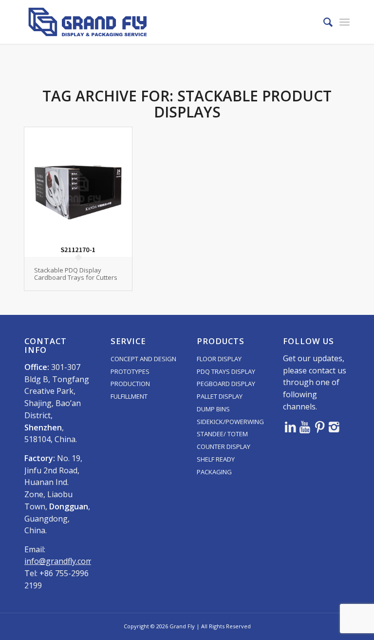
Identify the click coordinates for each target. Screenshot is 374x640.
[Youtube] (305, 426)
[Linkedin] (290, 426)
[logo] (87, 22)
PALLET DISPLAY (220, 396)
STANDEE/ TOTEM (222, 433)
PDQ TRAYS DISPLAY (226, 371)
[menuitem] (323, 22)
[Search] (323, 22)
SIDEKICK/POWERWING (230, 421)
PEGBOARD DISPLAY (226, 383)
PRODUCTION (130, 383)
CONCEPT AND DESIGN (143, 358)
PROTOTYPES (130, 371)
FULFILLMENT (129, 396)
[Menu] (344, 22)
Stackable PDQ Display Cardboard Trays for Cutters (75, 273)
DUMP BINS (213, 409)
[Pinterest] (319, 426)
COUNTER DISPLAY (223, 446)
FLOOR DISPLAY (219, 358)
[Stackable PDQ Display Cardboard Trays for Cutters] (78, 192)
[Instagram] (334, 426)
